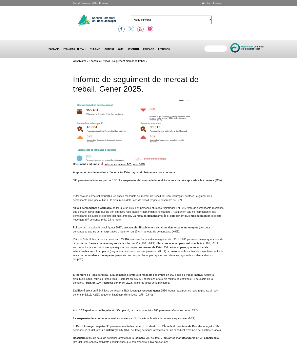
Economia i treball (74, 49)
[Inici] (97, 20)
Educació (148, 49)
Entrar (207, 3)
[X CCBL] (131, 29)
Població (53, 49)
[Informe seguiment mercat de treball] (134, 160)
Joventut (133, 49)
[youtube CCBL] (140, 29)
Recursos (164, 49)
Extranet (217, 3)
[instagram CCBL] (150, 29)
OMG (120, 49)
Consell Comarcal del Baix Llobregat (90, 3)
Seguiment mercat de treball (128, 60)
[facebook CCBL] (121, 29)
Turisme (95, 49)
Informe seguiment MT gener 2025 (124, 164)
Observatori (79, 60)
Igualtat (109, 49)
